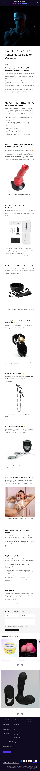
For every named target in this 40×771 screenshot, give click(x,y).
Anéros (15, 727)
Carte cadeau (16, 721)
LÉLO (15, 729)
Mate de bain (16, 724)
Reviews (4, 736)
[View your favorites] (4, 3)
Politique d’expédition (29, 767)
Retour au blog (20, 604)
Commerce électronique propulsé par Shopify (21, 766)
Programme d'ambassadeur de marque (8, 747)
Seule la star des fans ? (7, 743)
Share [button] (7, 64)
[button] (2, 2)
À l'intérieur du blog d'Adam (8, 741)
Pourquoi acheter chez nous (7, 730)
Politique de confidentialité (12, 767)
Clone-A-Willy (16, 739)
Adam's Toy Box (11, 766)
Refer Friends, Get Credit (7, 721)
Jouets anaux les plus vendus (9, 710)
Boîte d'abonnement (6, 738)
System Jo (16, 742)
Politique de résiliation (33, 768)
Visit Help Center (29, 721)
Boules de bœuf (17, 734)
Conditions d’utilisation (20, 767)
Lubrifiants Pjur (17, 737)
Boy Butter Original (5, 659)
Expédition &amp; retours (7, 727)
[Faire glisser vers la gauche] (18, 665)
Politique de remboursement (33, 766)
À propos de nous (6, 733)
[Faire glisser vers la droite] (22, 665)
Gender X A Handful (23, 659)
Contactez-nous (6, 724)
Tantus (15, 732)
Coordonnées (35, 767)
